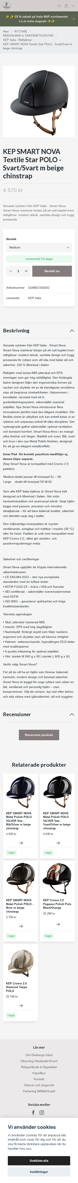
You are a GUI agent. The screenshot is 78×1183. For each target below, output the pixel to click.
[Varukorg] (66, 6)
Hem (6, 31)
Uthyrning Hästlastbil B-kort (39, 1061)
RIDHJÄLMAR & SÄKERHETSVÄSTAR (28, 35)
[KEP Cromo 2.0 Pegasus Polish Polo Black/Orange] (58, 924)
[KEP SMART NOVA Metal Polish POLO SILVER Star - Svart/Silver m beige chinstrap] (58, 843)
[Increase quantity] (26, 271)
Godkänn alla (39, 1160)
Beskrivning (16, 330)
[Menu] (73, 6)
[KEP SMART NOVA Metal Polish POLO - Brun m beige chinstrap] (21, 926)
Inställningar (39, 1172)
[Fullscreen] (39, 101)
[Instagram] (41, 1112)
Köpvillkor (39, 1073)
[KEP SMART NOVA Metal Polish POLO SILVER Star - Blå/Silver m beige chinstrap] (21, 843)
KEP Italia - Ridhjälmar (17, 40)
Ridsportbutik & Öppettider (39, 1067)
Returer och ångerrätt (39, 1085)
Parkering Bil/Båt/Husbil (39, 1091)
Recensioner (17, 714)
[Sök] (59, 6)
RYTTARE (20, 31)
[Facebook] (33, 1112)
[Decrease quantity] (10, 271)
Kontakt (39, 1079)
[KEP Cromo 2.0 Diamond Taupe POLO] (21, 1005)
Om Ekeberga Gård (39, 1055)
